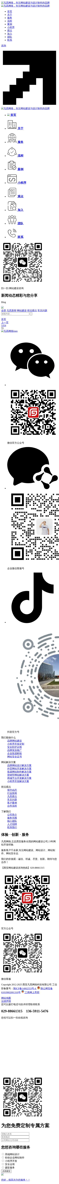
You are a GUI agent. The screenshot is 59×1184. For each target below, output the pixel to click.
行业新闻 (12, 793)
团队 (9, 37)
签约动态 (12, 790)
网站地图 (6, 998)
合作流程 (12, 806)
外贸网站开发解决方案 (19, 768)
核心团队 (12, 821)
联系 (9, 40)
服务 (9, 17)
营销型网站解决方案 (18, 775)
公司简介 (12, 814)
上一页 (4, 322)
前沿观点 (32, 310)
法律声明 (6, 1001)
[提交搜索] (31, 313)
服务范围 (12, 818)
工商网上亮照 (31, 992)
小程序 (11, 27)
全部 (3, 310)
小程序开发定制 (15, 744)
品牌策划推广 (14, 750)
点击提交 (6, 1171)
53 (2, 325)
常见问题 (42, 310)
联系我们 (12, 827)
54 (5, 325)
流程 (9, 21)
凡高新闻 (11, 310)
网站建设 (22, 310)
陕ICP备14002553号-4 (25, 988)
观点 (9, 30)
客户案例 (12, 802)
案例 (9, 24)
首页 (9, 11)
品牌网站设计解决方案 (19, 765)
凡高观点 (12, 796)
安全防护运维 (14, 747)
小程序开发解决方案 (18, 781)
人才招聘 (12, 824)
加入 (9, 33)
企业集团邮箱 (14, 753)
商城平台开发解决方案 (19, 778)
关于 (9, 14)
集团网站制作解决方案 (19, 771)
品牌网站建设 (14, 740)
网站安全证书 (14, 756)
